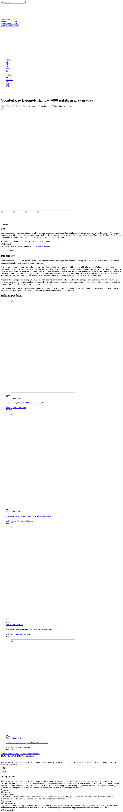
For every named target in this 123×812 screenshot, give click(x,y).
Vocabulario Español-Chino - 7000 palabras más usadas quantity (25, 241)
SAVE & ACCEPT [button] (8, 810)
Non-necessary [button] (6, 801)
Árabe (8, 408)
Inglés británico (11, 521)
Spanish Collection (14, 106)
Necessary (8, 792)
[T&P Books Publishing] (10, 25)
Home (3, 106)
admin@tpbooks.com (9, 21)
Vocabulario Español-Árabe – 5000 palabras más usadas (25, 403)
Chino (25, 106)
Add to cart (6, 244)
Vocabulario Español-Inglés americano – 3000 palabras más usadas (29, 629)
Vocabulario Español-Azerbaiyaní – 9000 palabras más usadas (27, 743)
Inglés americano (12, 634)
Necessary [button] (5, 790)
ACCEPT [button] (113, 762)
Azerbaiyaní (10, 747)
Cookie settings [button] (101, 762)
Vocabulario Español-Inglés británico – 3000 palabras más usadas (28, 516)
